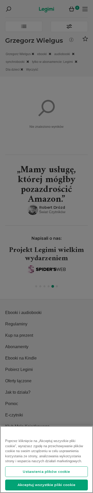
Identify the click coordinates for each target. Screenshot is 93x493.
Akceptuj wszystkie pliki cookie (46, 485)
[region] (46, 459)
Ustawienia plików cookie (46, 471)
